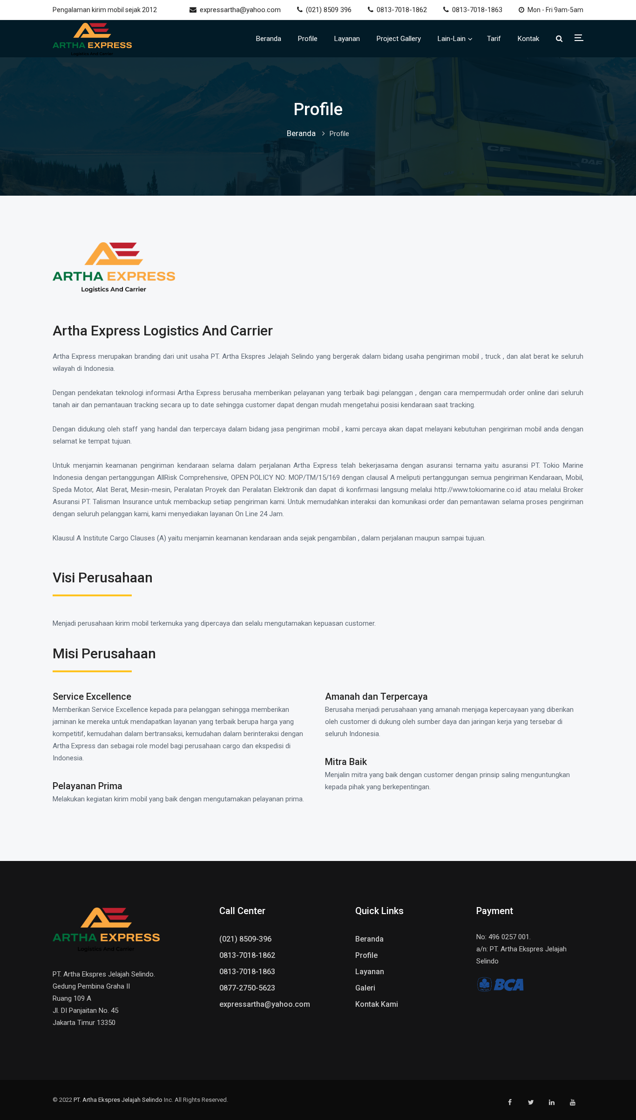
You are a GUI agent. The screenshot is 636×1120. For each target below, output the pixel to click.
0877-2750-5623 (247, 987)
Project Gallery (399, 38)
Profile (308, 38)
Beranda (268, 38)
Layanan (347, 38)
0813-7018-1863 (477, 10)
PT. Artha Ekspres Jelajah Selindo (118, 1099)
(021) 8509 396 (329, 10)
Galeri (365, 987)
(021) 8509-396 (245, 939)
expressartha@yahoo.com (240, 10)
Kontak (528, 38)
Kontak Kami (376, 1004)
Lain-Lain (452, 38)
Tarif (494, 38)
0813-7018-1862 (402, 10)
